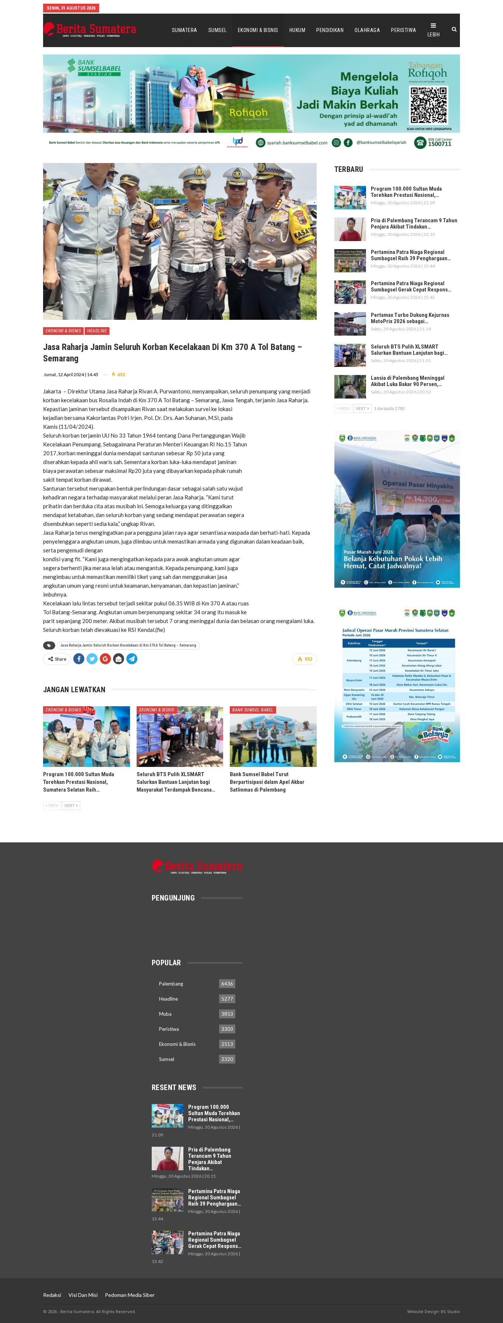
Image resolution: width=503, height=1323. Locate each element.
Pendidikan (330, 30)
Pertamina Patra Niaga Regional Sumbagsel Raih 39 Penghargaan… (411, 255)
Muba (165, 1014)
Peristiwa (403, 30)
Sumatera (184, 30)
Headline (97, 330)
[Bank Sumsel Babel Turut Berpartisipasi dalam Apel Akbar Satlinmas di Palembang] (273, 736)
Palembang (171, 984)
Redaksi (52, 1295)
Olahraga (367, 30)
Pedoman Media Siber (130, 1295)
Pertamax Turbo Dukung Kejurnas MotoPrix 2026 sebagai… (410, 318)
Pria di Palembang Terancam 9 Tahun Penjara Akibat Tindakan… (414, 223)
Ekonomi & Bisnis (258, 30)
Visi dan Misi (83, 1295)
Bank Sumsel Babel (253, 709)
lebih (434, 35)
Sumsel (217, 30)
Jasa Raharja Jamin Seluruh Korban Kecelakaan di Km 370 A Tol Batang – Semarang (128, 645)
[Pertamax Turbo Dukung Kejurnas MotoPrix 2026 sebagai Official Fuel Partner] (350, 324)
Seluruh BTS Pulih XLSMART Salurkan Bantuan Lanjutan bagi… (409, 349)
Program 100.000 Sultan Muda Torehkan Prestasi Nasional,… (406, 191)
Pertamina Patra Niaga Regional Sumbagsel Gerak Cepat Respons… (411, 286)
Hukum (297, 30)
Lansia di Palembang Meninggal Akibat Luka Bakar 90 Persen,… (407, 381)
